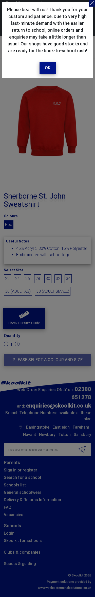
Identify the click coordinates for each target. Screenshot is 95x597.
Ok (47, 67)
